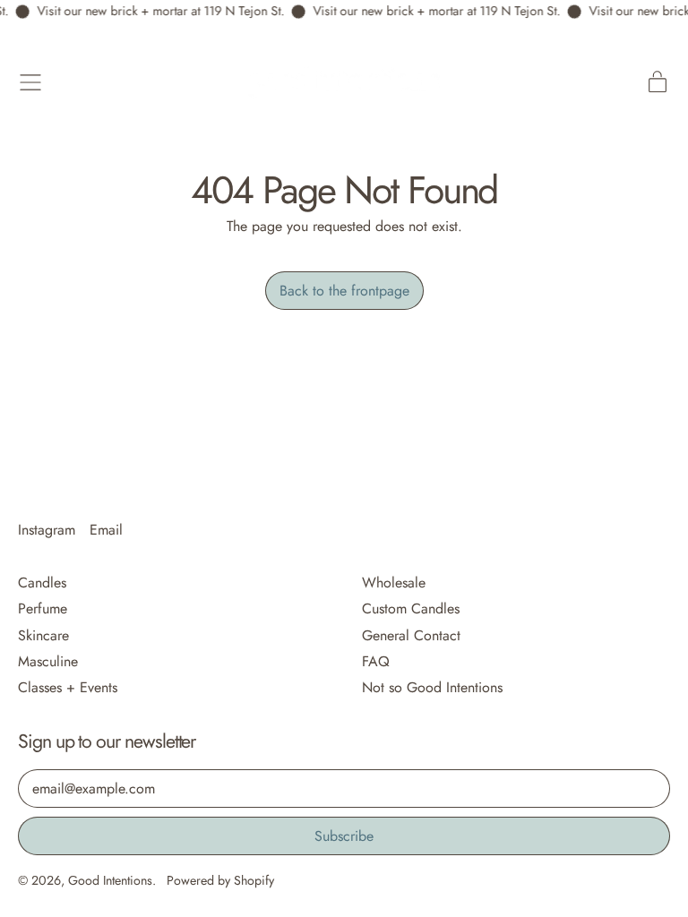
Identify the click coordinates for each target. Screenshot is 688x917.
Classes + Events (67, 687)
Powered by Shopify (220, 880)
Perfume (42, 608)
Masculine (48, 661)
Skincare (43, 635)
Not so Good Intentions (432, 687)
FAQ (376, 661)
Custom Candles (411, 608)
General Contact (411, 635)
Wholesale (394, 582)
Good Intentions (110, 880)
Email (106, 529)
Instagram (46, 529)
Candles (42, 582)
